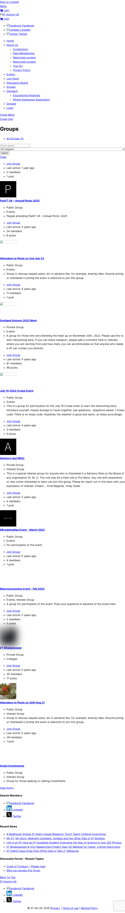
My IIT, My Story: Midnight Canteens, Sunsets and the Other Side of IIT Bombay (56, 838)
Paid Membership (24, 53)
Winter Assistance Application (31, 99)
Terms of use (70, 908)
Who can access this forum (23, 870)
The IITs (18, 66)
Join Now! (13, 78)
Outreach (12, 91)
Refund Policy (89, 908)
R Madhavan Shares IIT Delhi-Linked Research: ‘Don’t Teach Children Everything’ (56, 834)
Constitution (20, 49)
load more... (7, 787)
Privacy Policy (21, 70)
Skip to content (9, 2)
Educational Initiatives (26, 95)
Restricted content (24, 57)
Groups (11, 87)
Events (11, 74)
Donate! (11, 103)
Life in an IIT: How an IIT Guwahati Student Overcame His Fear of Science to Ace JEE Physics (64, 842)
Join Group (13, 163)
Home (10, 40)
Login (10, 108)
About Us (12, 45)
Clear (3, 157)
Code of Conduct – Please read (26, 866)
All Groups (15, 138)
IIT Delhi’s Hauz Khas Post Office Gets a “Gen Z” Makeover (43, 851)
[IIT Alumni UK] (9, 14)
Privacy (55, 908)
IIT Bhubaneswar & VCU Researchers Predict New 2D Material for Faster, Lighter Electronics (63, 846)
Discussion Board (17, 82)
